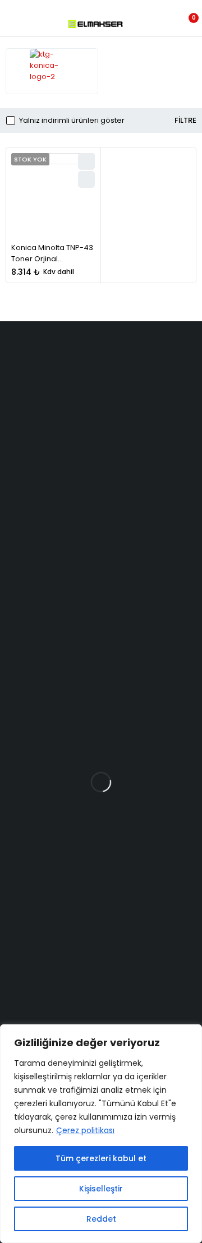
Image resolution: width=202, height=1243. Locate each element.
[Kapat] (190, 1034)
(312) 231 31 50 (47, 482)
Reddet (101, 1218)
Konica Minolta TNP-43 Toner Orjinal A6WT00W (52, 258)
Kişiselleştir (101, 1188)
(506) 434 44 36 (53, 457)
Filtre (185, 120)
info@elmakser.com (64, 436)
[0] (186, 24)
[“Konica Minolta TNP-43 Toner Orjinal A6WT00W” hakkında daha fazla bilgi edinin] (86, 179)
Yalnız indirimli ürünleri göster (72, 120)
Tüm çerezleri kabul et (101, 1158)
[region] (101, 1133)
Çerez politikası (85, 1130)
